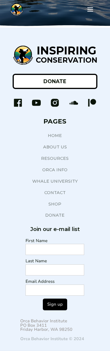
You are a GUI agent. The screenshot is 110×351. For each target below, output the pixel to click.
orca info (54, 169)
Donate (55, 215)
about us (55, 147)
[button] (90, 9)
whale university (55, 181)
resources (55, 158)
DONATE (54, 81)
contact (55, 192)
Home (55, 135)
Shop (54, 204)
